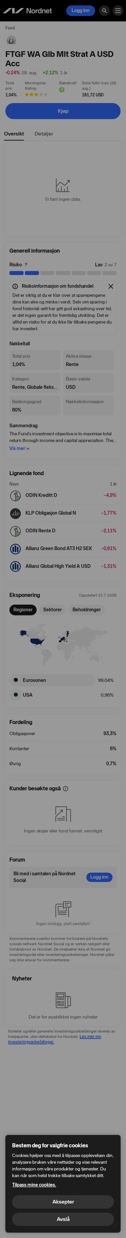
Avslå (63, 1219)
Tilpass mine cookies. (34, 1185)
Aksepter (63, 1202)
